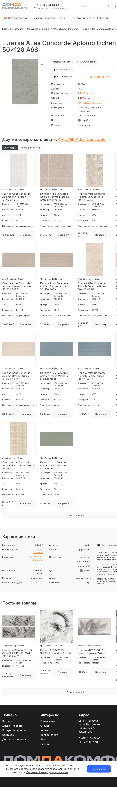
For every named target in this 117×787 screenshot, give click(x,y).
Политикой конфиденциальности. (47, 772)
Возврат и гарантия (14, 730)
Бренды (62, 18)
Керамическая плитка (38, 29)
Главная (6, 29)
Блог (43, 739)
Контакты (103, 18)
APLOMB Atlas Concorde (65, 29)
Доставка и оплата (82, 18)
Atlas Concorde (86, 93)
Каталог (18, 29)
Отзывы (45, 725)
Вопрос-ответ (49, 734)
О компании (47, 721)
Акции (44, 730)
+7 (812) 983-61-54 (47, 4)
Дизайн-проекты (44, 18)
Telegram (38, 8)
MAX (47, 8)
